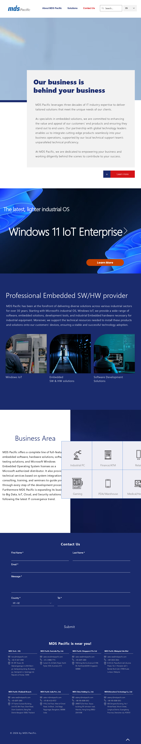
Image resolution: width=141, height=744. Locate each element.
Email (14, 564)
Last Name (78, 553)
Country (15, 598)
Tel (59, 598)
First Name (16, 553)
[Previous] (15, 231)
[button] (73, 8)
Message (15, 576)
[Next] (125, 231)
